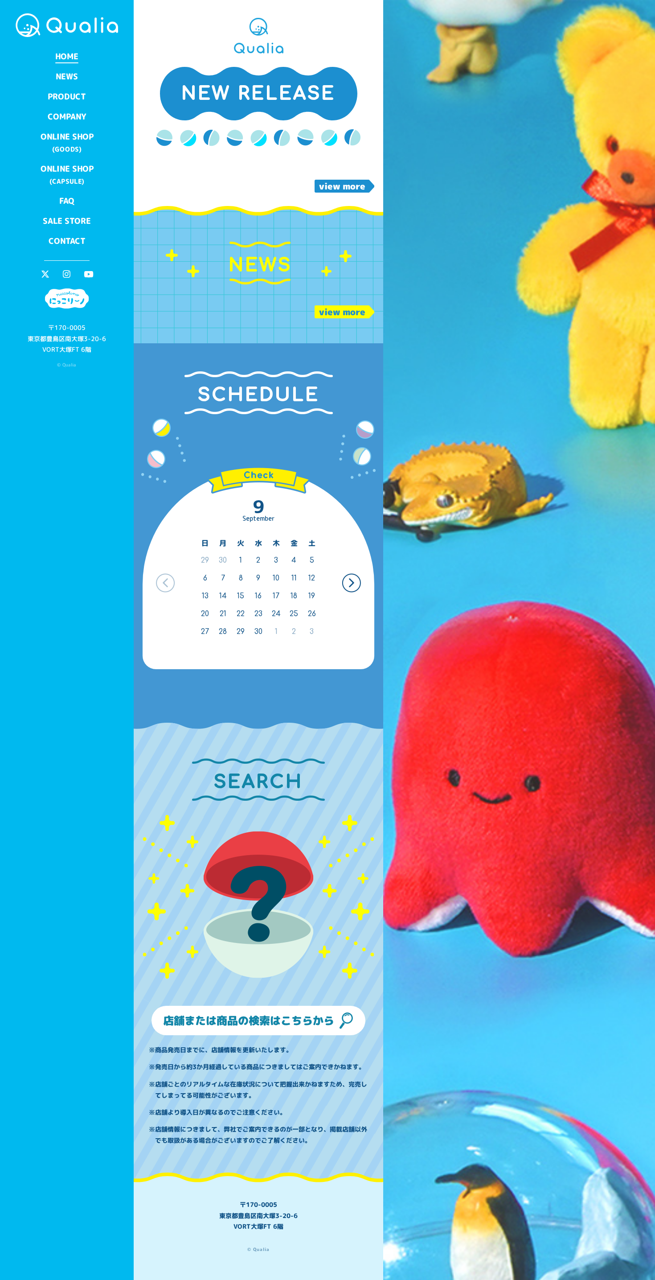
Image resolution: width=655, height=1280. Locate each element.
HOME (66, 56)
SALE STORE (67, 220)
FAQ (66, 200)
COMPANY (67, 116)
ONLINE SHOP (67, 142)
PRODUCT (67, 96)
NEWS (67, 76)
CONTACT (66, 241)
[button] (351, 583)
